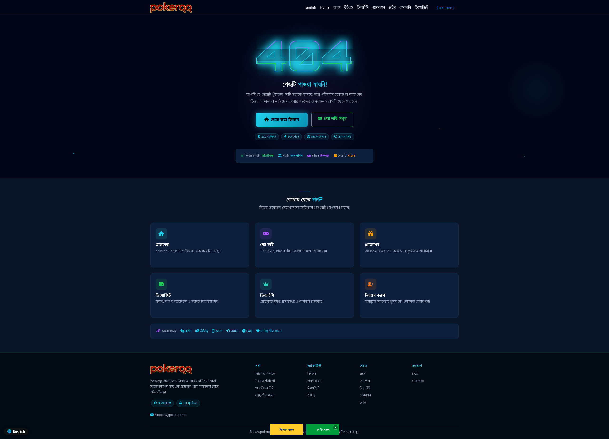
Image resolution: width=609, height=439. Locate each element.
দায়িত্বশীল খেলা (271, 331)
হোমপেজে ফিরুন (285, 119)
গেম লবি (405, 7)
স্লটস (392, 7)
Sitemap (418, 381)
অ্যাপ (336, 7)
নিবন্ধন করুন (445, 7)
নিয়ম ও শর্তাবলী (265, 381)
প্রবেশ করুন (314, 381)
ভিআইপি (362, 7)
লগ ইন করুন (322, 429)
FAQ (249, 331)
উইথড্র (348, 7)
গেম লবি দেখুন (335, 119)
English (310, 7)
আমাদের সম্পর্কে (265, 373)
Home (324, 7)
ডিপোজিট (421, 7)
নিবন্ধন (311, 373)
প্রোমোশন (378, 7)
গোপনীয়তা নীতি (264, 388)
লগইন (234, 331)
